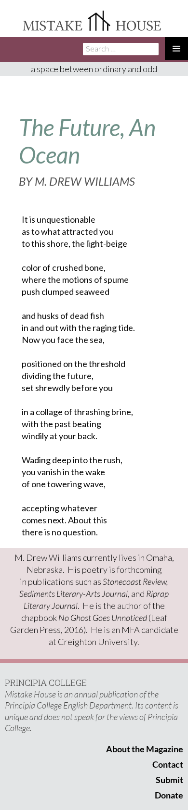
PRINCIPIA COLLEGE (46, 682)
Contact (167, 764)
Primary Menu (176, 48)
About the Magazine (144, 749)
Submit (169, 779)
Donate (169, 795)
